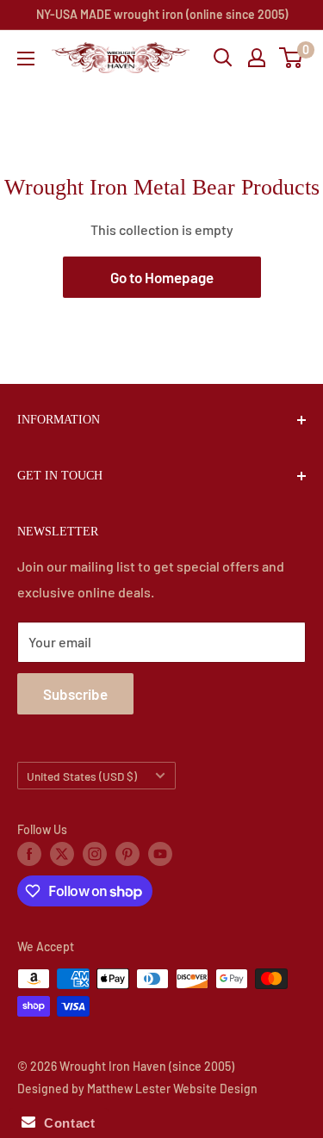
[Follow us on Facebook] (29, 854)
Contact (65, 1123)
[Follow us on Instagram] (95, 854)
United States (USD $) (82, 776)
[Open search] (223, 57)
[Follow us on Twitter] (62, 854)
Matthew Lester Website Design (172, 1088)
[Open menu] (25, 58)
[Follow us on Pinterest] (127, 854)
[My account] (256, 57)
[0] (291, 57)
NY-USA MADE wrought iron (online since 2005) (162, 14)
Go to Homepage (162, 277)
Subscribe (75, 693)
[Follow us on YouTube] (160, 854)
